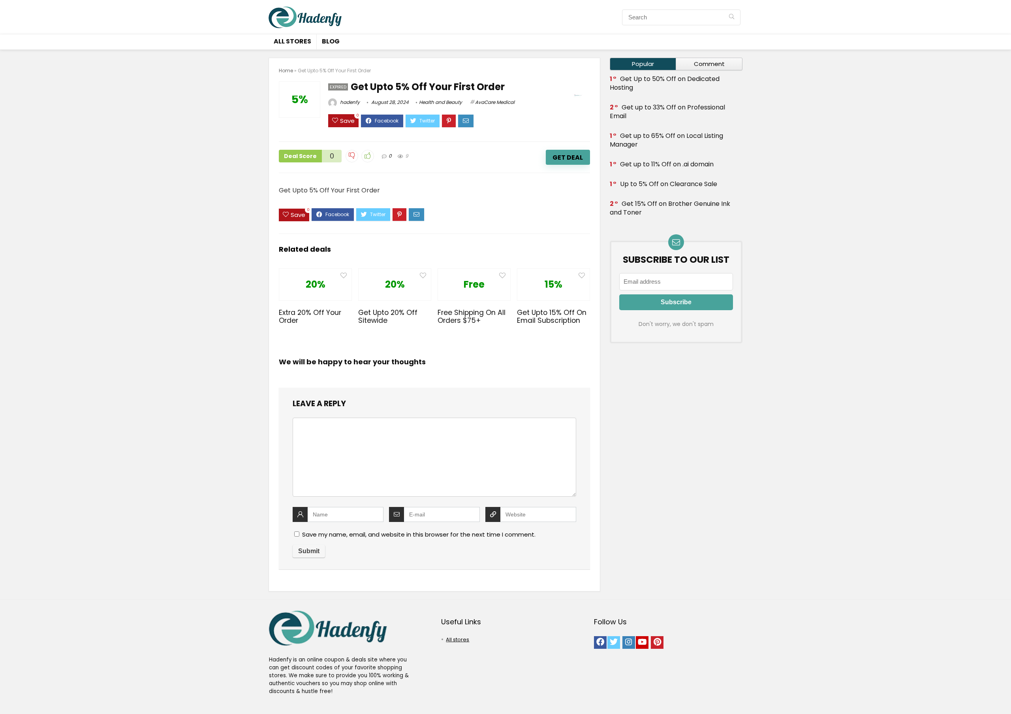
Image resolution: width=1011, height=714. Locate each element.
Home (286, 70)
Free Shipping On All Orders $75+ (472, 316)
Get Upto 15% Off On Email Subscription (551, 316)
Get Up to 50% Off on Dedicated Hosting (665, 83)
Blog (331, 41)
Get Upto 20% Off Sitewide (387, 316)
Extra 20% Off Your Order (310, 316)
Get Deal (567, 157)
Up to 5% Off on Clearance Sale (668, 183)
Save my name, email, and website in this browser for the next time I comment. (419, 534)
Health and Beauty (440, 102)
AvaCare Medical (495, 102)
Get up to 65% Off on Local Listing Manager (666, 140)
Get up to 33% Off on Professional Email (667, 112)
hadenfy (349, 102)
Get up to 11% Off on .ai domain (667, 164)
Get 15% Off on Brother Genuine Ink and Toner (670, 208)
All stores (292, 41)
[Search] (731, 17)
